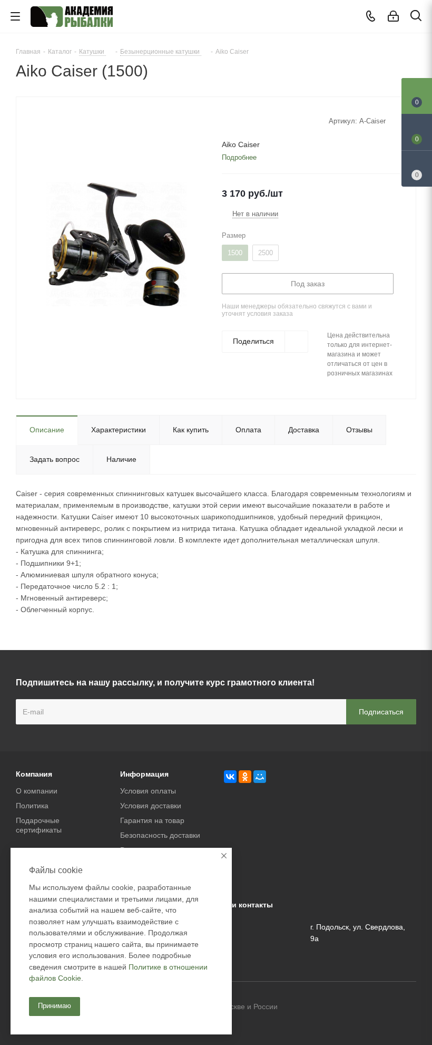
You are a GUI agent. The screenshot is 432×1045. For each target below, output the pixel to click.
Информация (144, 774)
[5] (267, 120)
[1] (227, 120)
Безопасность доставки (160, 835)
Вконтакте (355, 1007)
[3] (247, 120)
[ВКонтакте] (230, 776)
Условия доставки (150, 805)
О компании (36, 791)
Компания (34, 774)
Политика (32, 805)
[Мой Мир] (259, 776)
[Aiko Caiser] (116, 243)
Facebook (381, 1007)
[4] (257, 120)
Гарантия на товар (152, 820)
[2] (237, 120)
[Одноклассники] (245, 776)
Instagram (408, 1007)
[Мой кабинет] (393, 16)
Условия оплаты (148, 791)
